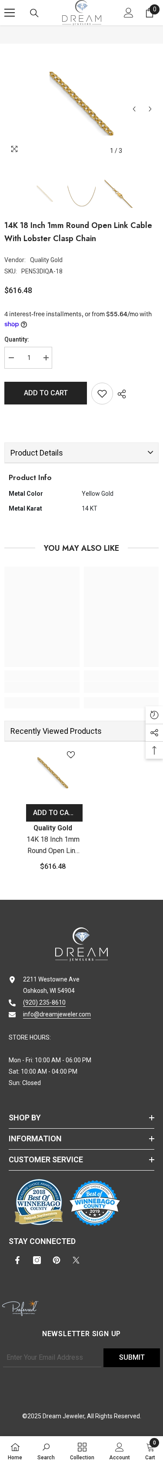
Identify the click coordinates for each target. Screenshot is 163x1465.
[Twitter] (76, 1260)
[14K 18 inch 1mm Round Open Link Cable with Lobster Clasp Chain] (53, 773)
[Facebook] (17, 1260)
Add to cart (46, 393)
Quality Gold (46, 259)
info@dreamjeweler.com (57, 1014)
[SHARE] (119, 394)
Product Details (36, 452)
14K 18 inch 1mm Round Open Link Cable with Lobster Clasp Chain (53, 846)
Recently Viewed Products (56, 731)
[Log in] (128, 12)
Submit (132, 1357)
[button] (134, 109)
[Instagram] (37, 1260)
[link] (42, 687)
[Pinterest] (56, 1260)
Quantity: (16, 339)
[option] (81, 103)
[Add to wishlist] (102, 393)
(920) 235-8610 (44, 1002)
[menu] (9, 12)
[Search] (34, 13)
